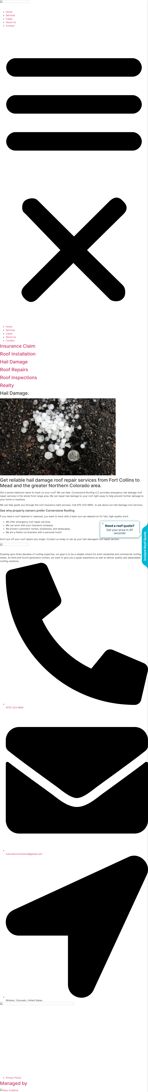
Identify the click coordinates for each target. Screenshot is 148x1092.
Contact (10, 25)
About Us (11, 22)
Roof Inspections (18, 377)
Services (10, 15)
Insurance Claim (17, 346)
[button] (74, 176)
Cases (9, 18)
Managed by (13, 1083)
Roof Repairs (14, 369)
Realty (7, 385)
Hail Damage (14, 362)
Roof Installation (18, 354)
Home (9, 11)
